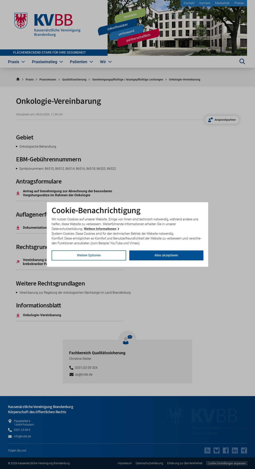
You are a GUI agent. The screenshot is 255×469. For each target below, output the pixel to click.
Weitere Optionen (89, 255)
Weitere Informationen (100, 229)
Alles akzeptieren (166, 255)
